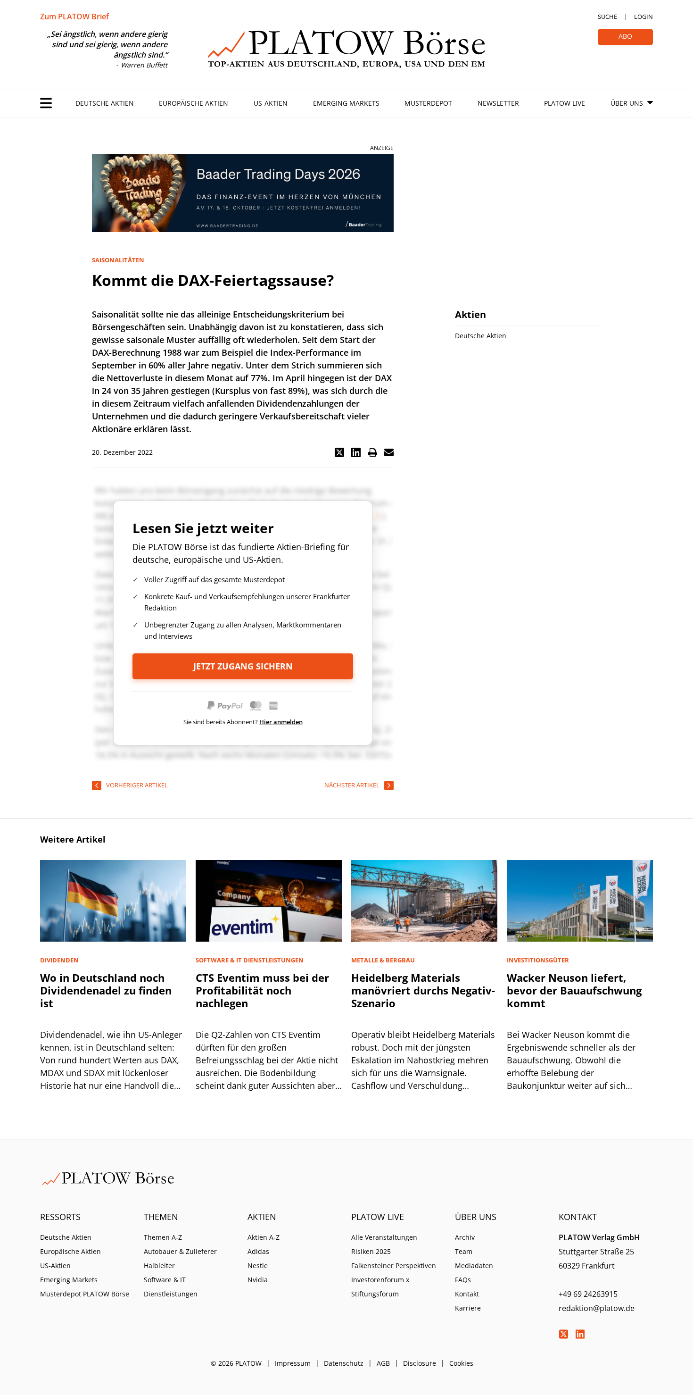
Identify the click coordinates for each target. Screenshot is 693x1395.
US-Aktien (271, 103)
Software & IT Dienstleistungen (171, 1286)
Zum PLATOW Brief (74, 16)
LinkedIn (580, 1334)
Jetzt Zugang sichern (243, 666)
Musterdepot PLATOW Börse (84, 1293)
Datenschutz (343, 1363)
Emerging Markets (346, 103)
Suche (607, 16)
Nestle (258, 1265)
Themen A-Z (163, 1237)
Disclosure (419, 1363)
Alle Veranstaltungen (384, 1237)
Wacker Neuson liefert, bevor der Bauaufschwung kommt (574, 990)
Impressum (293, 1363)
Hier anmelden (281, 722)
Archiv (465, 1237)
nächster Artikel (352, 785)
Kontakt (467, 1293)
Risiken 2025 (371, 1251)
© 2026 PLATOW (236, 1363)
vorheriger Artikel (137, 785)
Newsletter (498, 103)
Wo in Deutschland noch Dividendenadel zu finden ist (106, 990)
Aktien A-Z (264, 1237)
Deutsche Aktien (104, 103)
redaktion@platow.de (597, 1308)
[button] (339, 452)
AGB (383, 1363)
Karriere (468, 1307)
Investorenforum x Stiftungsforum (380, 1286)
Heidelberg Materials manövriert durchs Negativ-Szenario (423, 990)
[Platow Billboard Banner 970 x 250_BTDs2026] (243, 193)
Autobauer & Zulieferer (180, 1251)
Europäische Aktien (193, 103)
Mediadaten (474, 1265)
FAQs (463, 1279)
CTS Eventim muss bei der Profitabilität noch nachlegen (262, 990)
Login (643, 16)
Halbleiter (159, 1265)
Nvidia (258, 1279)
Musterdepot (428, 103)
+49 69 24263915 (588, 1294)
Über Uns (626, 103)
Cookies (461, 1363)
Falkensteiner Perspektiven (393, 1265)
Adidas (258, 1251)
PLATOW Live (564, 103)
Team (463, 1251)
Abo (625, 36)
